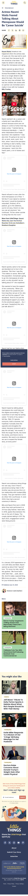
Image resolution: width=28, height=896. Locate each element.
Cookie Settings (14, 360)
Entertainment (9, 8)
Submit (22, 797)
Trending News (7, 618)
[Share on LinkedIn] (16, 30)
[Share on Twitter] (12, 30)
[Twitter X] (9, 842)
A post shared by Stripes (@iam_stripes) (14, 343)
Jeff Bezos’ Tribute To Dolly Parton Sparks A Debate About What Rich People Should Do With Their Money (14, 704)
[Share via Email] (23, 30)
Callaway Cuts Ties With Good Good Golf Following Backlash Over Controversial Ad (13, 653)
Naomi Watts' (6, 51)
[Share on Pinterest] (19, 30)
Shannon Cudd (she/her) (14, 591)
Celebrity (6, 696)
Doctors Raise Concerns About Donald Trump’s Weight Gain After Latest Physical (12, 770)
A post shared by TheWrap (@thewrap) (14, 478)
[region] (14, 358)
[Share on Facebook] (8, 30)
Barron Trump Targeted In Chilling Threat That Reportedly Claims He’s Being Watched (14, 623)
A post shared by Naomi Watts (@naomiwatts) (14, 189)
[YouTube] (18, 842)
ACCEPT (14, 363)
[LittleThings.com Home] (14, 2)
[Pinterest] (23, 842)
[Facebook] (5, 842)
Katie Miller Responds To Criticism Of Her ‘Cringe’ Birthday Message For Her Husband (13, 737)
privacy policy (14, 803)
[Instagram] (14, 842)
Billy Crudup (6, 89)
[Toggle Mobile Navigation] (3, 2)
